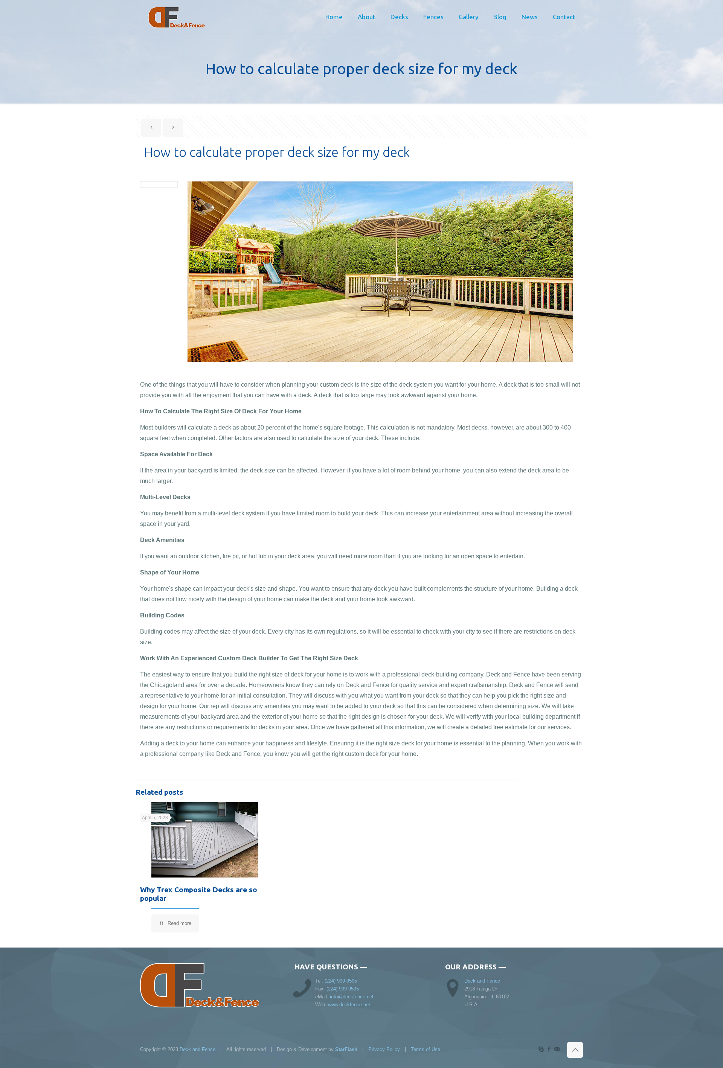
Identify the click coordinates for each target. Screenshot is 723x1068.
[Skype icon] (541, 1049)
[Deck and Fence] (187, 17)
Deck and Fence (482, 981)
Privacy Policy (384, 1049)
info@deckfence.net (352, 996)
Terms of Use (425, 1049)
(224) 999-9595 (341, 981)
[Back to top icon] (575, 1050)
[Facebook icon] (549, 1049)
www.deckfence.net (349, 1004)
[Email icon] (557, 1049)
